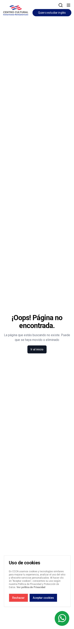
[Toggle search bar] (60, 5)
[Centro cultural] (15, 9)
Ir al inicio (37, 349)
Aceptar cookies (43, 597)
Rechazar (18, 597)
